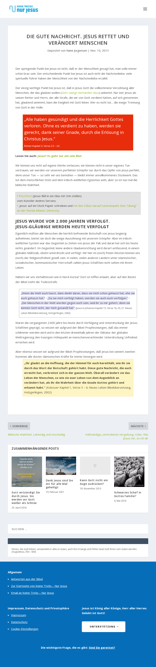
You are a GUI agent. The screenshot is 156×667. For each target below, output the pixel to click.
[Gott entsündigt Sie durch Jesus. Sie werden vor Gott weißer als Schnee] (27, 472)
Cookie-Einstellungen (24, 629)
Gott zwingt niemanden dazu (80, 93)
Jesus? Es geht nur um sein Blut (59, 156)
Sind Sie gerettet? (102, 647)
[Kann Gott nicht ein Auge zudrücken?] (95, 466)
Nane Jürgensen (76, 50)
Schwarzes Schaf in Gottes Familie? (127, 494)
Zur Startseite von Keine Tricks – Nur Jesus (39, 586)
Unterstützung (102, 626)
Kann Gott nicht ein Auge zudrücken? (94, 481)
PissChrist (25, 196)
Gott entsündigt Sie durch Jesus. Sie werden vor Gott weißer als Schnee (26, 498)
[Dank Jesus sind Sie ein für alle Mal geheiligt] (61, 466)
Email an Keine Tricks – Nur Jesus (32, 593)
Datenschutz (19, 622)
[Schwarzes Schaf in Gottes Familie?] (129, 472)
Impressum (18, 615)
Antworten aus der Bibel (27, 579)
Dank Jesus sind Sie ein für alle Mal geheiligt (59, 484)
